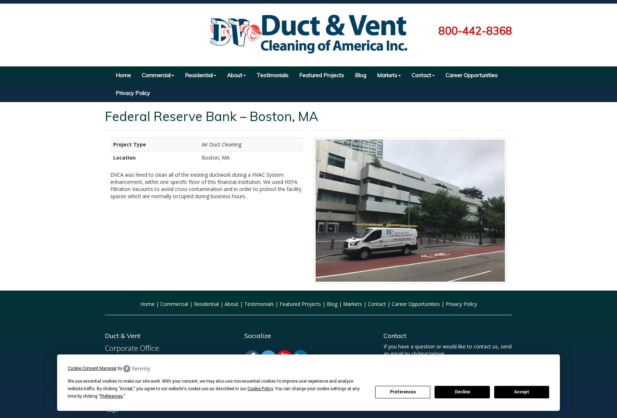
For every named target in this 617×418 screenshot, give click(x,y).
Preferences (403, 391)
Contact (421, 75)
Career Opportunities (472, 75)
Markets (387, 75)
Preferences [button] (111, 396)
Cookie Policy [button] (260, 388)
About (234, 75)
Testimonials (273, 75)
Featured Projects (321, 75)
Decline (462, 391)
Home (123, 75)
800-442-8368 (475, 30)
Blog (360, 75)
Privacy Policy (133, 93)
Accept (521, 391)
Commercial (156, 75)
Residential (199, 75)
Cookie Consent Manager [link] (92, 368)
